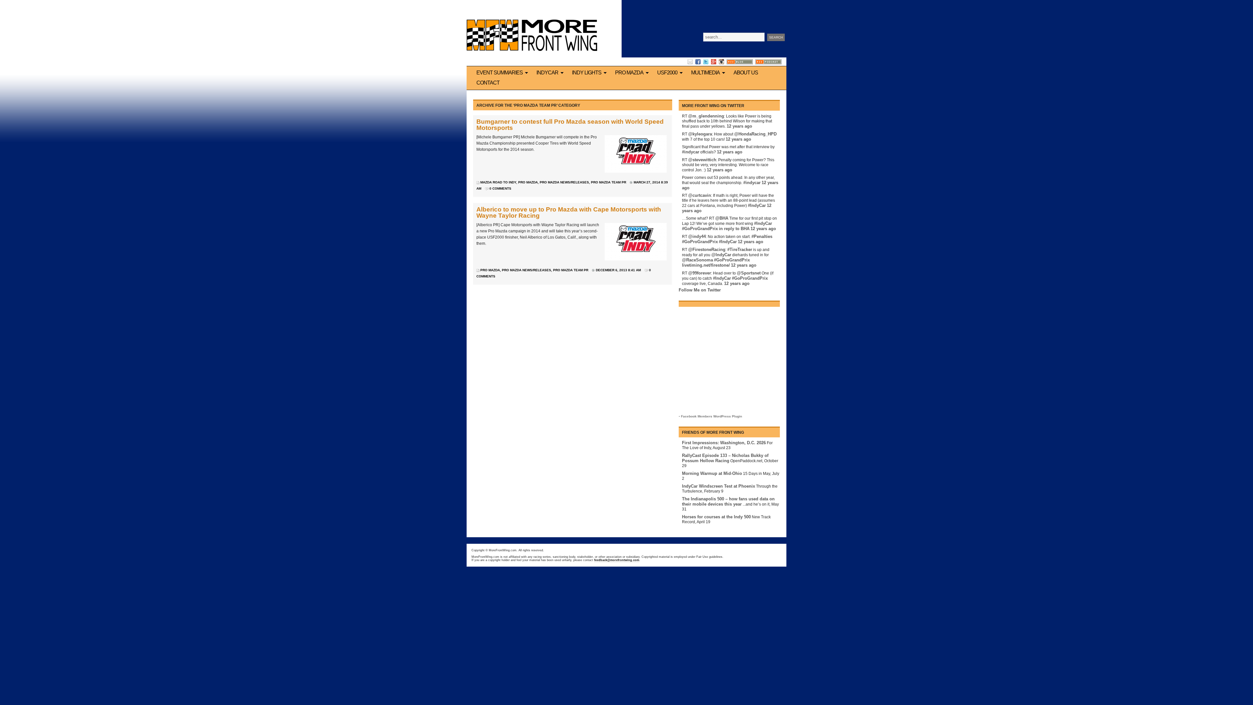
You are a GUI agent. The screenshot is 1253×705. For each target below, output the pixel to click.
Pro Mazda (629, 72)
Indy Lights (586, 72)
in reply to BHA (734, 228)
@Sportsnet (749, 273)
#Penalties (761, 236)
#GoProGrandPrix (700, 228)
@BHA (721, 218)
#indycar (690, 151)
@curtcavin (699, 195)
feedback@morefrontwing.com (616, 560)
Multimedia (705, 72)
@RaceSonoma (697, 260)
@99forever (699, 273)
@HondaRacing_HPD (755, 134)
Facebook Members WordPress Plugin (711, 416)
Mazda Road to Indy (498, 182)
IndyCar (547, 72)
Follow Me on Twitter (700, 290)
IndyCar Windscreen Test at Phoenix (718, 486)
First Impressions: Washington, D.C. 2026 (724, 442)
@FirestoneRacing (706, 249)
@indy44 (697, 236)
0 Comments (500, 188)
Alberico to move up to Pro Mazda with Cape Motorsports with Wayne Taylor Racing (568, 212)
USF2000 (667, 72)
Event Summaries (499, 72)
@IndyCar (721, 254)
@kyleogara (700, 134)
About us (746, 72)
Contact (488, 83)
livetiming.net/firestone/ (706, 265)
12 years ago (739, 126)
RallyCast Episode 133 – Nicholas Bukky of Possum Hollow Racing (725, 458)
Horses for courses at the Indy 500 (716, 516)
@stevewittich (702, 159)
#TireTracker (739, 249)
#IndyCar (757, 205)
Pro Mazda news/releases (564, 182)
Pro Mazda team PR (608, 182)
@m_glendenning (706, 116)
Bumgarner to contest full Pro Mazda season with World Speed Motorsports (570, 124)
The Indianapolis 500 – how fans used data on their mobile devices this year (728, 501)
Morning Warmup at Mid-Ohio (712, 473)
